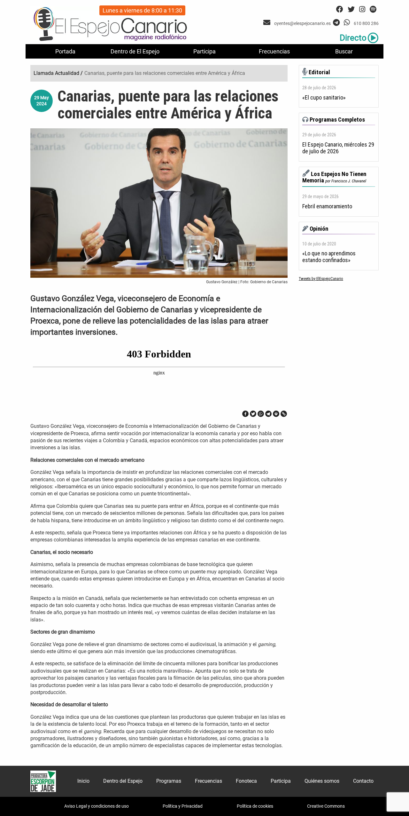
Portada (65, 51)
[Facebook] (245, 414)
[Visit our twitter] (351, 9)
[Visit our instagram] (362, 9)
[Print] (276, 414)
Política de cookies (255, 806)
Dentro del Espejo (123, 781)
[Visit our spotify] (373, 9)
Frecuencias (274, 51)
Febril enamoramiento (327, 206)
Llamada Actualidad (56, 73)
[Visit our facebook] (339, 9)
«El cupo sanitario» (324, 97)
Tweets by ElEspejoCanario (321, 278)
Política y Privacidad (183, 806)
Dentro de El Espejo (135, 51)
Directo (353, 38)
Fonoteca (246, 781)
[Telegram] (268, 414)
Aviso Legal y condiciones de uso (96, 806)
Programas (168, 781)
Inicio (83, 781)
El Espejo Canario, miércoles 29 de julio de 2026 (338, 148)
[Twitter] (253, 414)
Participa (204, 51)
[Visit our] (267, 22)
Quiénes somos (322, 781)
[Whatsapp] (261, 414)
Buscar (344, 51)
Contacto (363, 781)
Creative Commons (326, 806)
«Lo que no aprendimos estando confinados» (329, 256)
